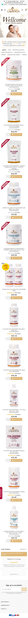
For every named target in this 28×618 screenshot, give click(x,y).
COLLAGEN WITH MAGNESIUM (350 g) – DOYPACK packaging (14, 125)
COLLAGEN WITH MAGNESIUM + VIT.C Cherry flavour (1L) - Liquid (14, 410)
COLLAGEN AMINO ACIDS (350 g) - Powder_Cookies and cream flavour (14, 85)
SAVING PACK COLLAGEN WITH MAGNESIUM (14, 289)
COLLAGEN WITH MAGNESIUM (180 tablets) (14, 370)
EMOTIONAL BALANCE (18, 50)
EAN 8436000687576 (14, 534)
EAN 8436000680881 (14, 210)
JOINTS (4, 50)
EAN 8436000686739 (14, 127)
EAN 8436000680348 (14, 371)
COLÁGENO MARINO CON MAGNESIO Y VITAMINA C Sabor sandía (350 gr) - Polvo (14, 249)
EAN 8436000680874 (14, 251)
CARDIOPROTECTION (19, 52)
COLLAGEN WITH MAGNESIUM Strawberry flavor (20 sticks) (14, 451)
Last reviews (5, 549)
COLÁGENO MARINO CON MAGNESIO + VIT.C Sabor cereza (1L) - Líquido (14, 532)
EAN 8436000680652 (14, 331)
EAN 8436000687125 (14, 87)
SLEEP (9, 50)
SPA (21, 1)
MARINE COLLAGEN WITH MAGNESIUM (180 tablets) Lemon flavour (14, 208)
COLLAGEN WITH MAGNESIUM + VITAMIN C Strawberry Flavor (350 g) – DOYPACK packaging (14, 167)
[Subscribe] (24, 589)
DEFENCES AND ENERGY (13, 55)
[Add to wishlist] (25, 60)
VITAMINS (24, 55)
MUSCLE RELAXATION (6, 52)
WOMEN (3, 55)
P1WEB (14, 290)
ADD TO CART (17, 94)
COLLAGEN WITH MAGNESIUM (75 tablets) (14, 491)
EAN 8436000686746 (14, 169)
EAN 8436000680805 (14, 453)
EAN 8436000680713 (14, 412)
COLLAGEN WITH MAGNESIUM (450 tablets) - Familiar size (14, 329)
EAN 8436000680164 (14, 493)
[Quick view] (25, 63)
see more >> (23, 549)
